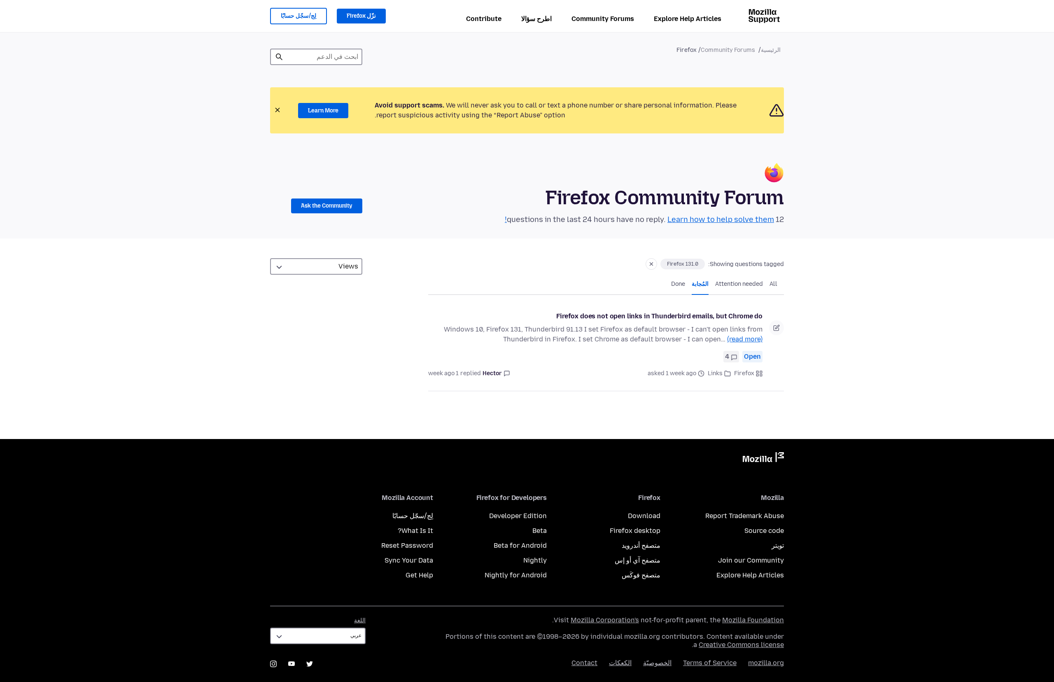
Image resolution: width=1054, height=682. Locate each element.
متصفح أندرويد (641, 545)
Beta (539, 531)
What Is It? (415, 531)
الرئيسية (771, 50)
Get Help (419, 575)
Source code (764, 531)
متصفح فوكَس (641, 575)
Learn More (323, 110)
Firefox (744, 373)
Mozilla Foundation (753, 620)
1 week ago (443, 373)
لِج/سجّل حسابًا (298, 15)
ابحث (279, 56)
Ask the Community (326, 205)
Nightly (535, 560)
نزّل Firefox (361, 15)
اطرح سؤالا (536, 19)
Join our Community (751, 560)
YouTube (291, 664)
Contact (584, 663)
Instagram (273, 664)
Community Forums (602, 19)
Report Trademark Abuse (744, 516)
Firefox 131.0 (682, 264)
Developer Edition (518, 516)
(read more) (745, 339)
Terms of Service (710, 663)
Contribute (483, 19)
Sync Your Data (409, 560)
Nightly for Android (516, 575)
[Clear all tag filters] (651, 264)
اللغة (360, 620)
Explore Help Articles (687, 19)
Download (644, 516)
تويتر (778, 545)
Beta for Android (520, 545)
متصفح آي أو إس (637, 560)
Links (715, 373)
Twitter (309, 664)
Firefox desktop (635, 531)
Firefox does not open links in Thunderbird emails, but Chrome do (659, 316)
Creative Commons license (741, 645)
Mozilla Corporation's (605, 620)
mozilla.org (766, 663)
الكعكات (620, 663)
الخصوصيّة (657, 663)
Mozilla (763, 458)
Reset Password (407, 545)
